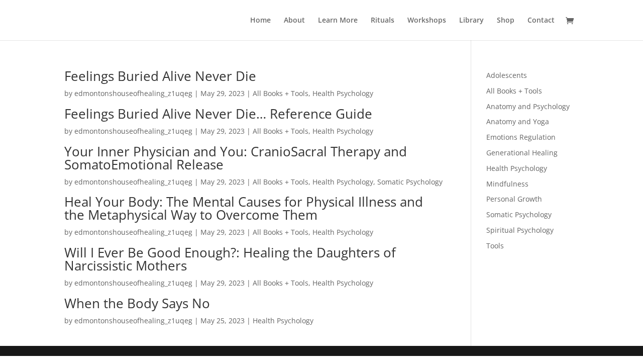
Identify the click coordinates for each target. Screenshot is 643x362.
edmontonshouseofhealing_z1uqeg (133, 93)
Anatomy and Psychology (528, 106)
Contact (541, 21)
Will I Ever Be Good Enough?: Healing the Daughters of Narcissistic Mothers (230, 259)
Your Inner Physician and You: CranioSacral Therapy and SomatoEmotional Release (235, 157)
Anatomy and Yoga (517, 121)
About (294, 21)
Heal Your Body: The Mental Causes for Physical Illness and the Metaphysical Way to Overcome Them (243, 208)
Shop (505, 21)
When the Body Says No (137, 303)
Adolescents (506, 75)
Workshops (426, 21)
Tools (495, 245)
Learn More (338, 21)
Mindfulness (507, 184)
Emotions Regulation (521, 137)
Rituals (382, 21)
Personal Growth (514, 199)
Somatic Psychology (410, 182)
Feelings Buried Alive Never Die (160, 76)
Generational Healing (522, 152)
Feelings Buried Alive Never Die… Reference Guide (218, 114)
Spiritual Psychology (520, 230)
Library (471, 21)
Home (260, 21)
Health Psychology (342, 93)
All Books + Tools (280, 93)
